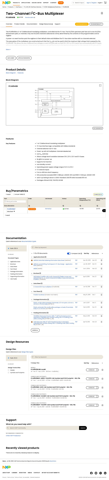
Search (82, 428)
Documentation (32, 24)
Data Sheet (10, 211)
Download (91, 370)
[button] (100, 2)
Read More (53, 461)
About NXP (6, 473)
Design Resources (45, 24)
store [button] (61, 2)
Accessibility (26, 477)
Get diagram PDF (97, 128)
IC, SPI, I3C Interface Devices (32, 7)
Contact (37, 473)
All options (32, 209)
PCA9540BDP (11, 209)
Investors (22, 473)
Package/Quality (96, 24)
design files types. (27, 352)
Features (21, 73)
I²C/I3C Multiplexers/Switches (52, 7)
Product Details (19, 24)
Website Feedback (35, 477)
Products (11, 7)
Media (30, 473)
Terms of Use (10, 477)
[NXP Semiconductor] (6, 2)
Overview (9, 24)
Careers (14, 473)
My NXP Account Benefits (51, 473)
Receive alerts (29, 17)
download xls (98, 194)
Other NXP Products (12, 436)
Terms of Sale (18, 477)
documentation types (29, 241)
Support (57, 24)
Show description (9, 205)
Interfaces (19, 7)
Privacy (4, 477)
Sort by (86, 253)
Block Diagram (11, 73)
